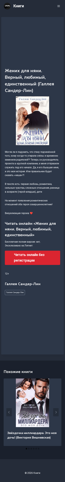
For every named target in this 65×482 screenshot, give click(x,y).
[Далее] (56, 412)
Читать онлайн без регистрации (29, 258)
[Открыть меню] (58, 6)
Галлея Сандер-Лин (15, 292)
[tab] (26, 448)
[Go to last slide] (9, 412)
